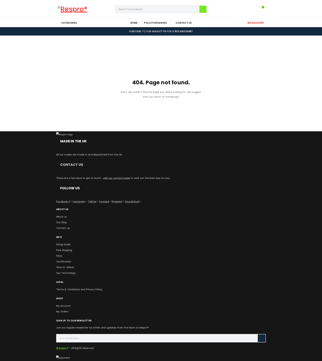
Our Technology (66, 273)
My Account (63, 306)
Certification (63, 261)
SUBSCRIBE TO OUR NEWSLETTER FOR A (161, 31)
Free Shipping (64, 250)
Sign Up (261, 338)
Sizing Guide (63, 244)
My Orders (62, 311)
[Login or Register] (254, 9)
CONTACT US (71, 164)
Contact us (63, 228)
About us (61, 216)
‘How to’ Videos (65, 267)
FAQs (59, 256)
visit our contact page (116, 178)
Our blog (61, 222)
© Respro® (62, 348)
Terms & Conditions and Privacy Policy (79, 289)
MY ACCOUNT (256, 22)
